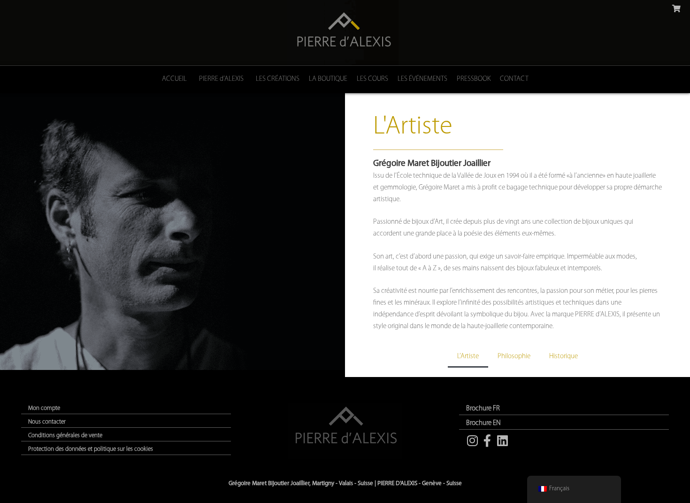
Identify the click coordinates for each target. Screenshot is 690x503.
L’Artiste (468, 356)
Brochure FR (483, 408)
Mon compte (44, 408)
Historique (563, 356)
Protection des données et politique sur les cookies (90, 449)
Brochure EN (483, 423)
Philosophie (514, 356)
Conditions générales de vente (65, 435)
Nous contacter (47, 422)
